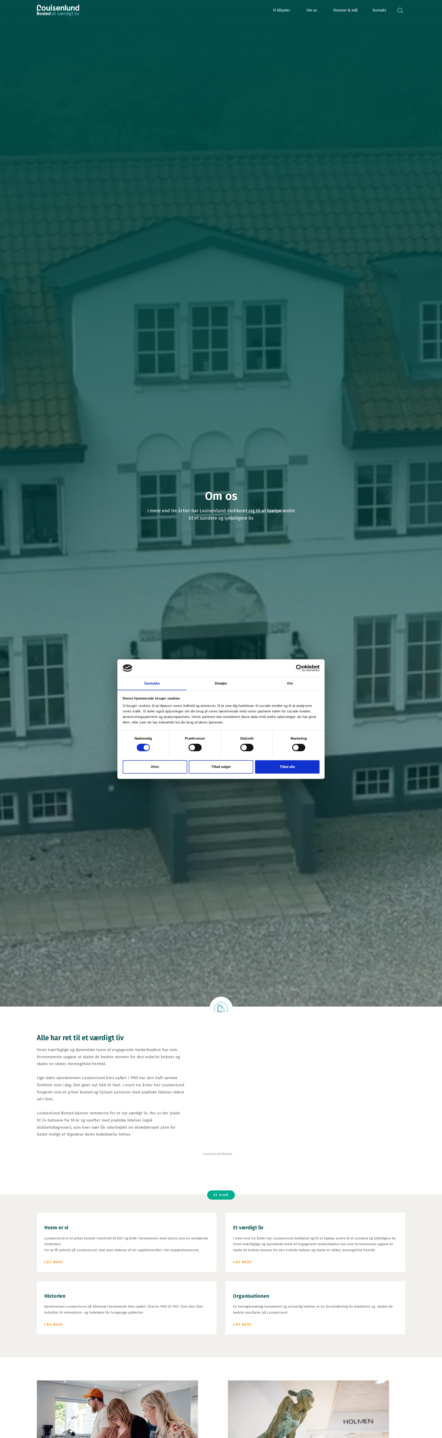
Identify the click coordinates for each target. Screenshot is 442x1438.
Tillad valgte (221, 767)
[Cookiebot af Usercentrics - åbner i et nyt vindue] (299, 668)
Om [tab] (290, 683)
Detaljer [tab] (221, 683)
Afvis (155, 767)
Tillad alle (287, 767)
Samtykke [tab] (152, 683)
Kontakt (379, 10)
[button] (281, 10)
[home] (58, 10)
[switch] (195, 747)
